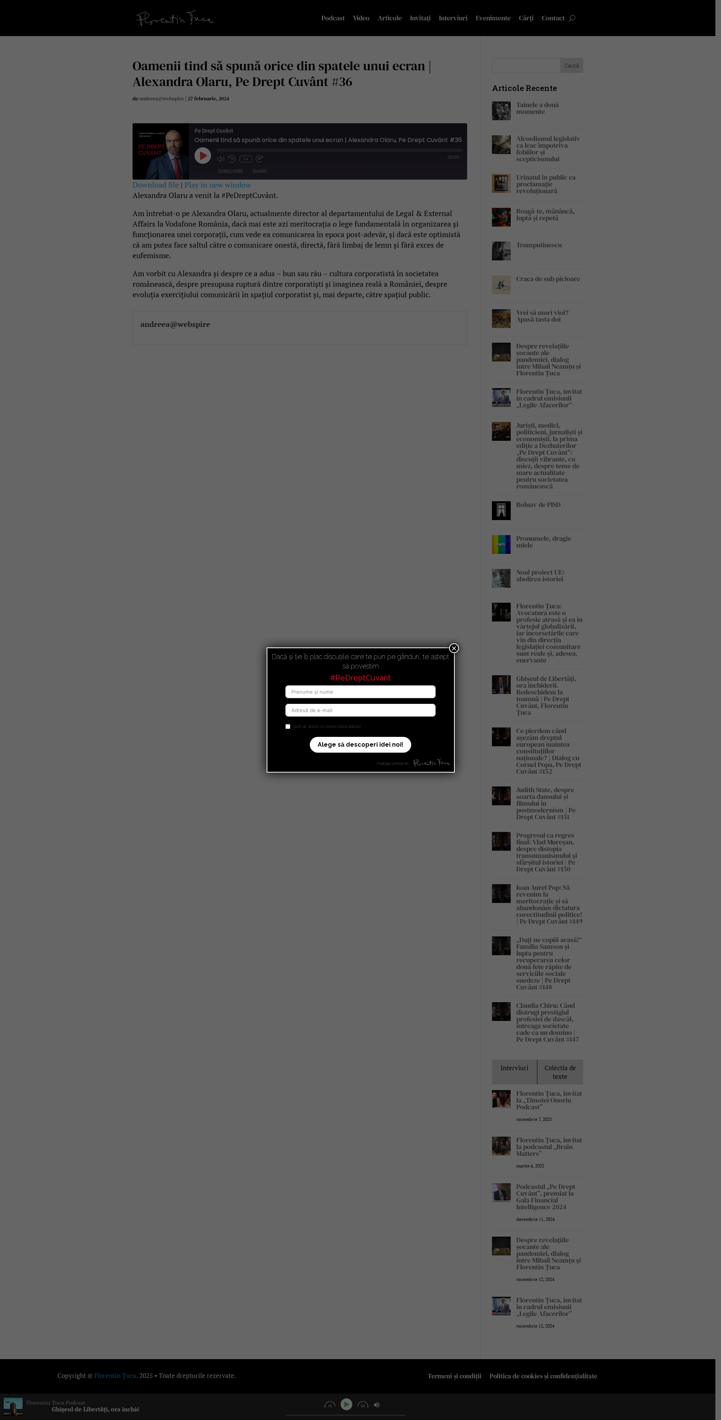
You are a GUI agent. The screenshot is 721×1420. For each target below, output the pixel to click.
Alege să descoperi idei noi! (360, 744)
